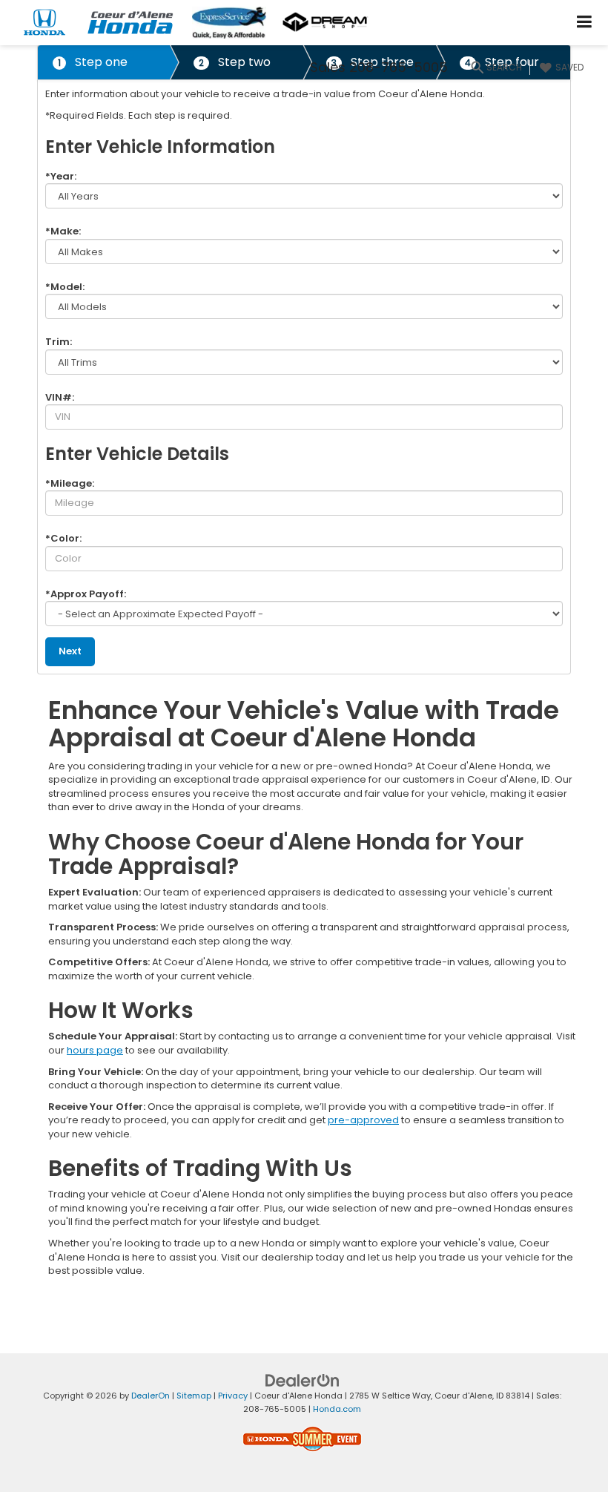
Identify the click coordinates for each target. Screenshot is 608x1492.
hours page (95, 1050)
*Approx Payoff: (85, 594)
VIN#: (59, 397)
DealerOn (150, 1395)
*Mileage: (69, 483)
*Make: (63, 231)
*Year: (60, 176)
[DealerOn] (302, 1380)
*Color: (63, 538)
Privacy (233, 1395)
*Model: (65, 287)
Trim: (58, 342)
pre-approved (363, 1120)
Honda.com (337, 1409)
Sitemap (193, 1395)
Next (70, 651)
